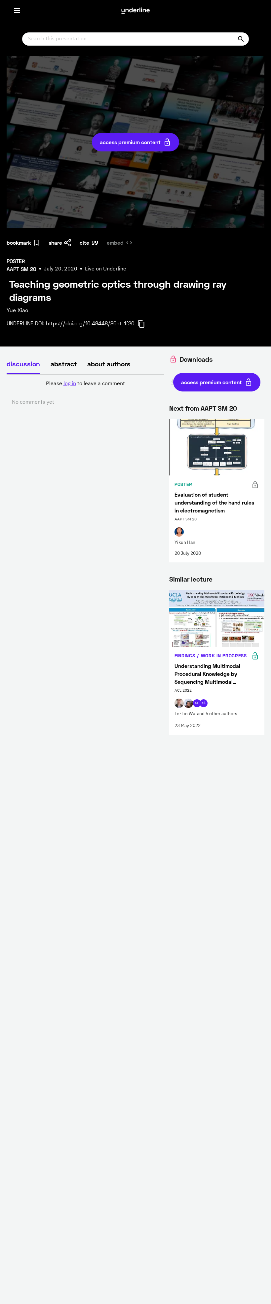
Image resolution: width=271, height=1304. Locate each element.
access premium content (130, 142)
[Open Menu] (17, 10)
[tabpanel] (85, 393)
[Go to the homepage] (135, 10)
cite (84, 242)
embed (115, 242)
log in (69, 384)
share (55, 242)
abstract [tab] (64, 364)
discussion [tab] (23, 364)
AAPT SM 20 (219, 408)
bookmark (19, 242)
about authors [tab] (109, 364)
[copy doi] (145, 324)
